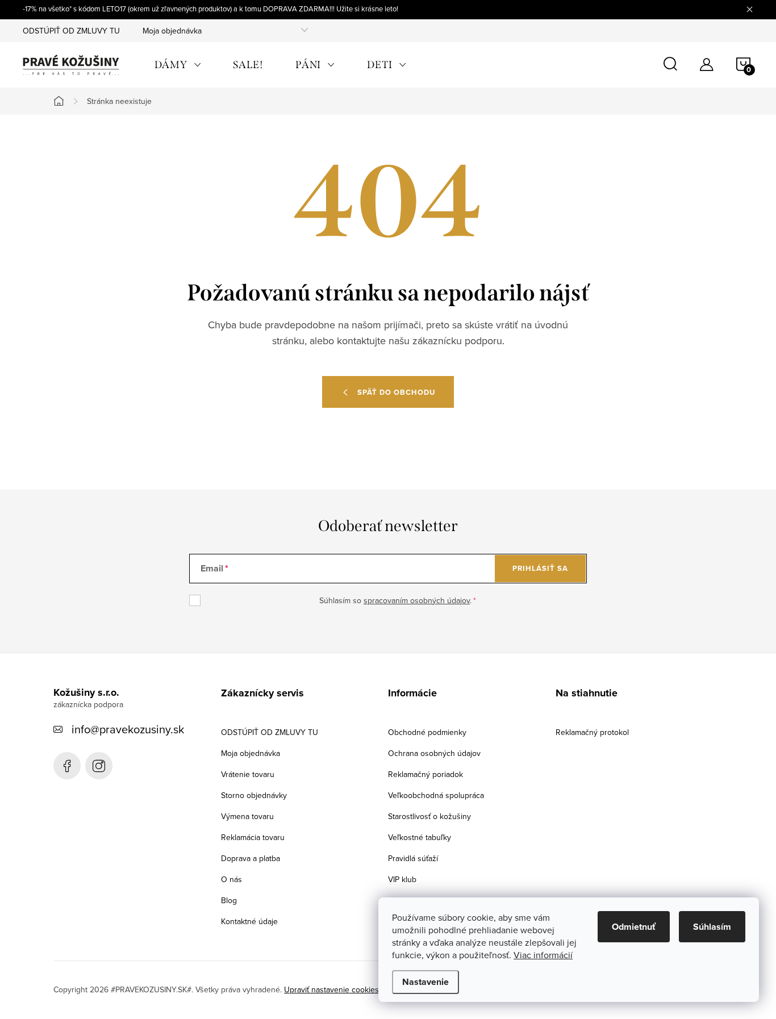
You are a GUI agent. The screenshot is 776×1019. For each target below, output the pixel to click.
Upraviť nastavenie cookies (331, 989)
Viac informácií (543, 955)
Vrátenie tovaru (247, 774)
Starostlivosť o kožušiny (429, 816)
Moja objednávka (172, 30)
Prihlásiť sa (540, 568)
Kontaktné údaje (249, 921)
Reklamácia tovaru (253, 837)
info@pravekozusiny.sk (128, 729)
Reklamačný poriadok (425, 774)
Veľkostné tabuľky (419, 837)
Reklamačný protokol (592, 732)
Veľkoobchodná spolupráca (436, 795)
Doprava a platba (250, 858)
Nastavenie (425, 981)
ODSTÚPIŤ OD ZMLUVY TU (71, 30)
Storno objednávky (254, 795)
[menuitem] (178, 64)
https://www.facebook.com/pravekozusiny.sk (67, 765)
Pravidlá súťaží (413, 858)
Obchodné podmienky (427, 732)
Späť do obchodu (396, 392)
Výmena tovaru (247, 816)
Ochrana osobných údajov (434, 753)
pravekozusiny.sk (98, 765)
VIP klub (402, 879)
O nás (231, 879)
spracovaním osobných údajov (417, 600)
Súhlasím (712, 926)
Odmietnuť (634, 926)
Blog (229, 900)
